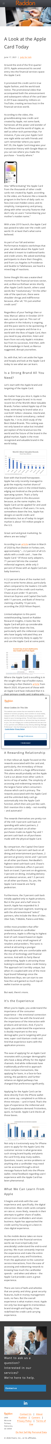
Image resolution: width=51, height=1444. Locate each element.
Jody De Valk (25, 57)
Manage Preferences (25, 736)
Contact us (11, 1388)
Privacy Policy (24, 1420)
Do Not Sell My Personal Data (31, 1432)
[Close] (46, 698)
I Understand (25, 743)
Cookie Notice (9, 729)
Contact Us (25, 1414)
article (24, 544)
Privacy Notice (20, 729)
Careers (36, 1417)
